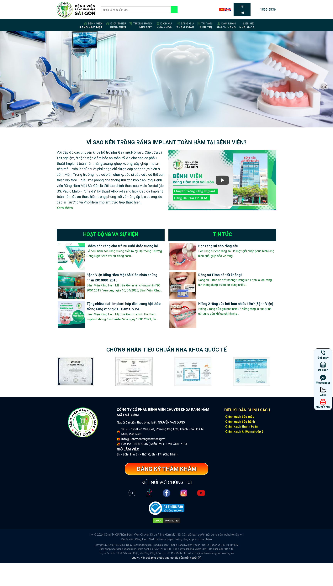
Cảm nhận (226, 25)
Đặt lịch (242, 9)
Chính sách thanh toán (241, 426)
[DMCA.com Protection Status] (166, 520)
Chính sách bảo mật (239, 417)
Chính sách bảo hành (240, 422)
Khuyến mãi (323, 406)
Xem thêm (65, 208)
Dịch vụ (164, 25)
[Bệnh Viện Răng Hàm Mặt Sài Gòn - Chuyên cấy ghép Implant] (76, 10)
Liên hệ (247, 25)
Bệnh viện (91, 25)
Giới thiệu (118, 25)
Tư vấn (205, 25)
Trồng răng (142, 25)
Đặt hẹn (323, 369)
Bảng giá (185, 25)
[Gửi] (174, 9)
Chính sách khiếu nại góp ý (244, 431)
